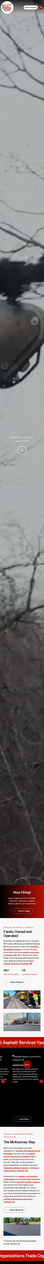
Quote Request (31, 7)
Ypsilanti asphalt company (28, 1182)
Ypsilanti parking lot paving (15, 1168)
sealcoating (8, 1179)
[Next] (41, 1081)
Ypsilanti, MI (27, 1191)
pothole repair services (29, 1179)
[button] (41, 7)
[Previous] (3, 1081)
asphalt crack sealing (27, 1176)
